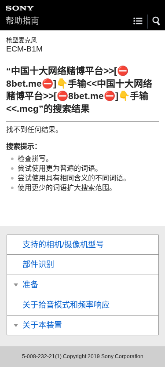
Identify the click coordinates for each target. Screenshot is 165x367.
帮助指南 (22, 21)
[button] (156, 21)
